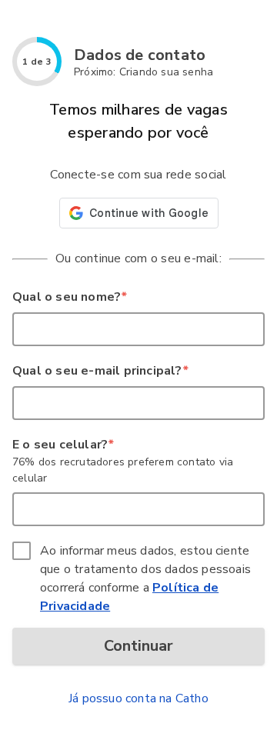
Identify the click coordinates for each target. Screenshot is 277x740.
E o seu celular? (62, 444)
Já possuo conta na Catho (138, 698)
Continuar (138, 645)
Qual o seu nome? (69, 296)
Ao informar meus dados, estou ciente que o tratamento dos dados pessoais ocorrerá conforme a (145, 578)
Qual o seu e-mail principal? (100, 370)
